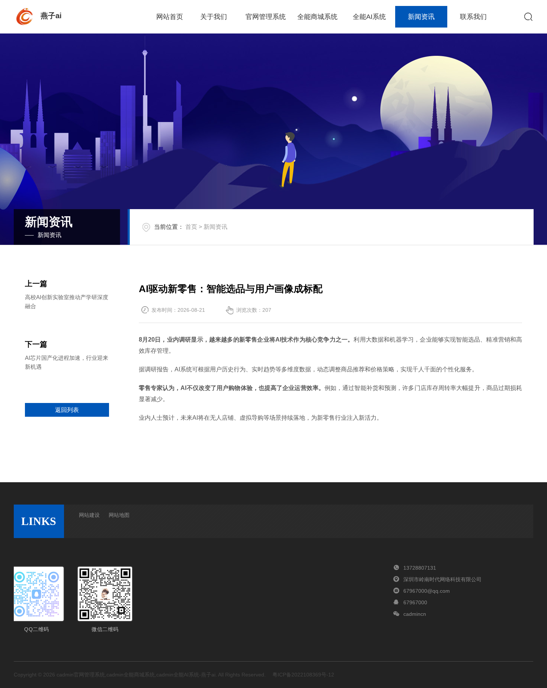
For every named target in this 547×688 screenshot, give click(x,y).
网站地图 (119, 515)
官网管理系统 (266, 16)
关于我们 (213, 16)
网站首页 (169, 16)
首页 (191, 227)
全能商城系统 (317, 16)
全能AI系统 (369, 16)
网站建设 (89, 515)
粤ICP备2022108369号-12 (303, 675)
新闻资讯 (421, 16)
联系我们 (473, 16)
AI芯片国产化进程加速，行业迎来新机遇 (66, 362)
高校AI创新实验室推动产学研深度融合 (66, 301)
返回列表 (67, 410)
